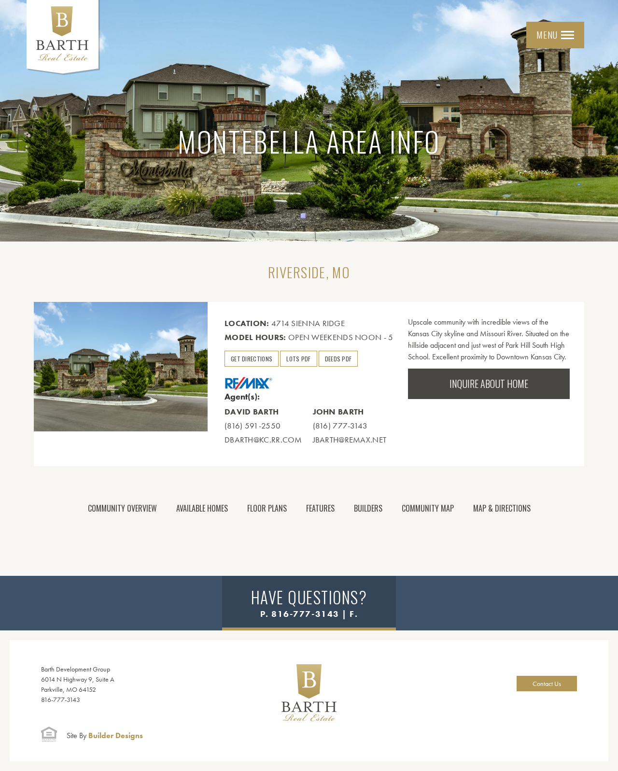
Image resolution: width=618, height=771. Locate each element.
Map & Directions (502, 508)
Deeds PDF (338, 359)
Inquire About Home (488, 383)
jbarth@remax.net (350, 439)
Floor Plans (267, 508)
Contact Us (547, 683)
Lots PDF (298, 359)
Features (320, 508)
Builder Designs (105, 735)
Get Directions (251, 359)
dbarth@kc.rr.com (263, 439)
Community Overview (122, 508)
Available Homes (202, 508)
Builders (368, 508)
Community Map (428, 508)
